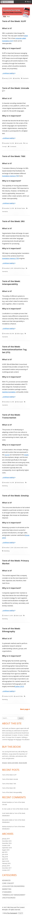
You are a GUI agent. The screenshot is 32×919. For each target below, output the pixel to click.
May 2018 (5, 857)
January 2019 (6, 839)
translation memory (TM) (10, 176)
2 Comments (13, 146)
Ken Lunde (19, 143)
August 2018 (5, 850)
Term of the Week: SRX (13, 221)
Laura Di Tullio (19, 696)
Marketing (5, 486)
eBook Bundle (23, 763)
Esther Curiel (18, 615)
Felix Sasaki (20, 402)
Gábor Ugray (20, 333)
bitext (26, 36)
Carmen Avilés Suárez (22, 547)
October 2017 (6, 870)
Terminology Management (13, 895)
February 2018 (6, 863)
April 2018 (5, 859)
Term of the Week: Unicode (15, 88)
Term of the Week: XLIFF (14, 21)
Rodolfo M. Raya (20, 268)
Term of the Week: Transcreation (11, 416)
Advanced (6, 880)
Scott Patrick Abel (7, 813)
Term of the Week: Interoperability (11, 282)
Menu (29, 2)
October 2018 (6, 845)
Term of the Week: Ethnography (11, 630)
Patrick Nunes (20, 482)
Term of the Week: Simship (15, 495)
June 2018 (5, 854)
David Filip (17, 78)
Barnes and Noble (13, 763)
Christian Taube (20, 208)
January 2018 (6, 866)
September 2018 (7, 848)
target (26, 455)
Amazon (4, 763)
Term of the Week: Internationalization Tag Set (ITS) (14, 349)
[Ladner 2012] (19, 686)
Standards (26, 78)
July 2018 (4, 852)
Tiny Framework (12, 913)
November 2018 (6, 843)
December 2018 (6, 841)
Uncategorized (8, 898)
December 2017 (6, 868)
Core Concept (8, 883)
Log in (21, 913)
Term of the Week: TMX (13, 156)
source (7, 455)
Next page (24, 709)
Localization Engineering (13, 886)
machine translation (8, 392)
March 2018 (5, 861)
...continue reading (8, 73)
